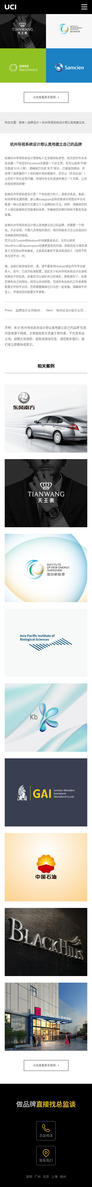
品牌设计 (33, 122)
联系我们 (46, 1160)
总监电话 (46, 1135)
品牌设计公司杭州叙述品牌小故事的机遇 (43, 310)
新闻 (22, 122)
